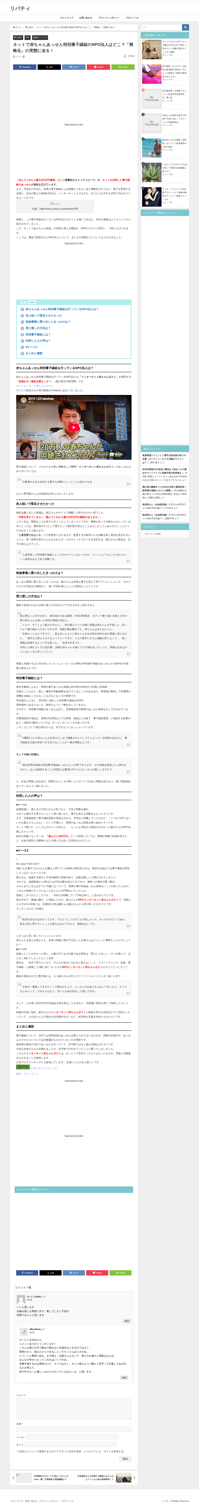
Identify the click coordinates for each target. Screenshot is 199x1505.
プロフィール (132, 18)
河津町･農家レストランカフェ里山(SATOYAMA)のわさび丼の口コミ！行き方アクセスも (164, 476)
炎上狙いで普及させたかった (42, 315)
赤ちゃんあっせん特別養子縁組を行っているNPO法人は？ (60, 309)
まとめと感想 (32, 353)
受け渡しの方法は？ (36, 328)
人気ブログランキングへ (44, 1068)
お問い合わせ (85, 18)
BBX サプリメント (27, 1074)
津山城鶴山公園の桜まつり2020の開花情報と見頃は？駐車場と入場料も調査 (164, 494)
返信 (127, 1321)
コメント (21, 1395)
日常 (27, 37)
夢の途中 (18, 37)
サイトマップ (66, 18)
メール (20, 1437)
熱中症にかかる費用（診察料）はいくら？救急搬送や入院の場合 (174, 143)
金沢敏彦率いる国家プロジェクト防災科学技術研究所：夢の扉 (174, 94)
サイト (20, 1445)
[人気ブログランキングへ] (23, 1068)
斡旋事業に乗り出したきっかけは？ (46, 321)
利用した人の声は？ (36, 340)
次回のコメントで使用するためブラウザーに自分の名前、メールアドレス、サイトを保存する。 (72, 1451)
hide (32, 302)
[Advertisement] (74, 95)
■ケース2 (29, 347)
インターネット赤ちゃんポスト (36, 386)
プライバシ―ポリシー (109, 18)
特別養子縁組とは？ (36, 334)
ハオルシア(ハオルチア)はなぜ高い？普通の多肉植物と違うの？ (175, 167)
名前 (19, 1424)
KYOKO (131, 56)
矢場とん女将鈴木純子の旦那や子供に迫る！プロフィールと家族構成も (174, 118)
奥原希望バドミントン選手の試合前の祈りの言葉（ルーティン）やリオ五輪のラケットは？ (164, 459)
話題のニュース (40, 37)
